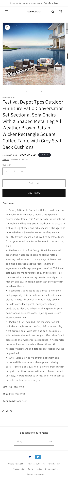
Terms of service (35, 469)
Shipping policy (52, 469)
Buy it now (34, 192)
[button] (6, 11)
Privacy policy (19, 469)
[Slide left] (26, 91)
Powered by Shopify (36, 464)
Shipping (5, 159)
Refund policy (54, 464)
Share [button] (9, 410)
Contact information (35, 474)
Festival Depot (21, 464)
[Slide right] (41, 91)
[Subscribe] (50, 442)
